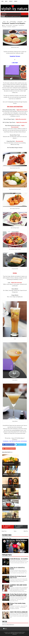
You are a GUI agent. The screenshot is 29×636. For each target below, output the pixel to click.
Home (2, 1)
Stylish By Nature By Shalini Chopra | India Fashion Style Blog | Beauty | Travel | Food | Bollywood (15, 633)
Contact (11, 1)
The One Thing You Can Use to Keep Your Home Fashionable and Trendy (18, 594)
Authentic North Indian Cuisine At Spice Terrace (18, 576)
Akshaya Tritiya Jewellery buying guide (17, 603)
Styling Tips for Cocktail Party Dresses (17, 568)
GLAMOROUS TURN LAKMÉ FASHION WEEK (18, 585)
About (6, 1)
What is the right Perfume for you (13, 16)
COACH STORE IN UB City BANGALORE (19, 612)
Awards (15, 1)
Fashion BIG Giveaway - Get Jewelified (19, 559)
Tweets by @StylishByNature (8, 624)
